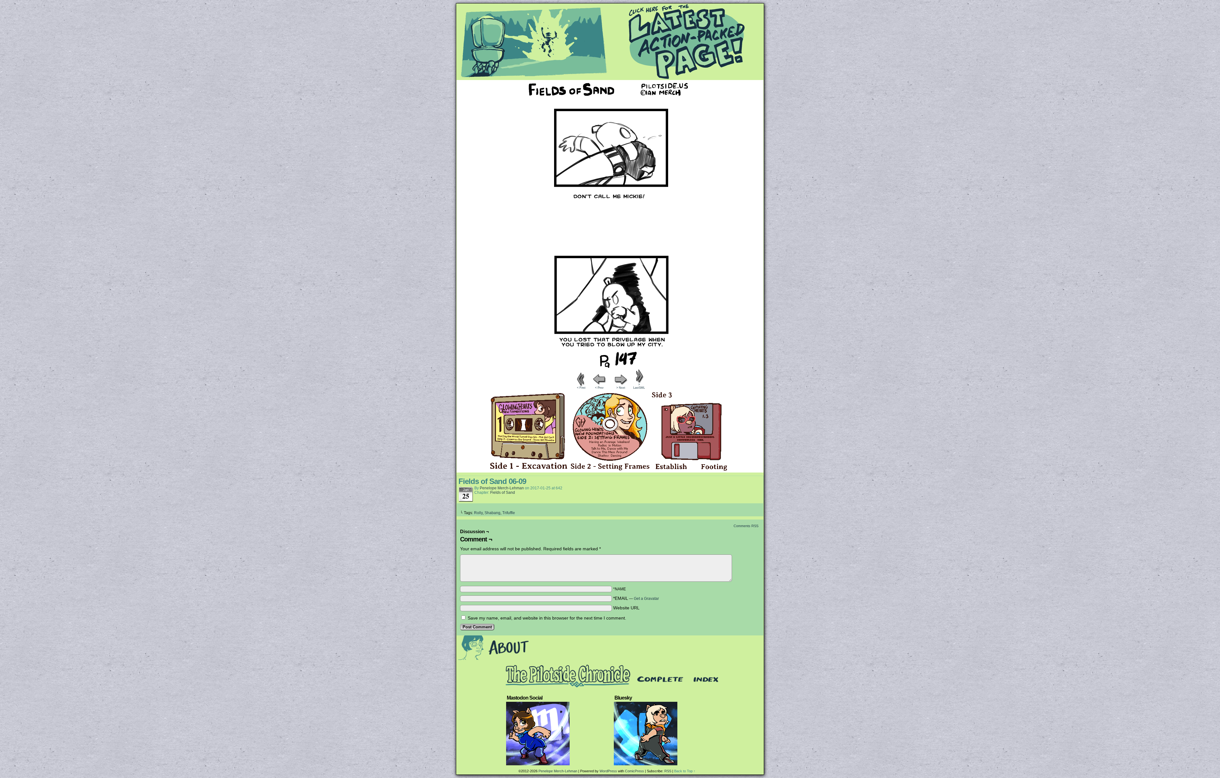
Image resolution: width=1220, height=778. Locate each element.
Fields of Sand (502, 492)
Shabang (492, 513)
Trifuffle (508, 513)
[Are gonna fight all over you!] (610, 366)
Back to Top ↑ (684, 771)
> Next (620, 387)
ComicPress (634, 771)
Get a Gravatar (646, 598)
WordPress (608, 771)
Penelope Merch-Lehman (502, 488)
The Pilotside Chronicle (610, 41)
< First (581, 387)
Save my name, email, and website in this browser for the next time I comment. (547, 617)
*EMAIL (636, 598)
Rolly (478, 513)
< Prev (599, 387)
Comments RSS (746, 526)
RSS (667, 771)
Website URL (626, 607)
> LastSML (639, 386)
